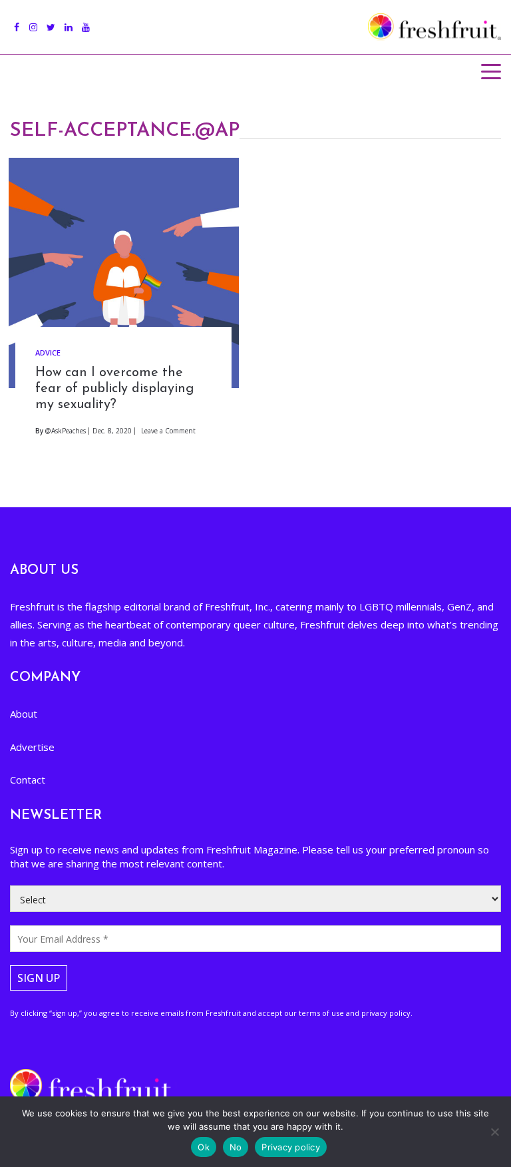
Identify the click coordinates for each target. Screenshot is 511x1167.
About (23, 713)
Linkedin (68, 20)
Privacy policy (290, 1147)
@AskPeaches (65, 430)
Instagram (33, 20)
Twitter (51, 20)
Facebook (16, 20)
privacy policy (386, 1013)
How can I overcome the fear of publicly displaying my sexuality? (114, 388)
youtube (86, 20)
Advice (48, 352)
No (236, 1147)
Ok (204, 1147)
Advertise (32, 747)
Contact (27, 779)
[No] (494, 1131)
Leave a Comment (168, 430)
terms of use (321, 1013)
